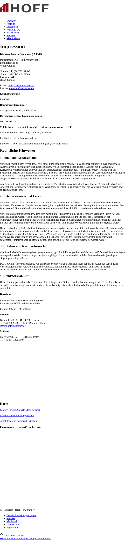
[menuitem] (66, 20)
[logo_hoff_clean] (24, 15)
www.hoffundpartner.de (21, 88)
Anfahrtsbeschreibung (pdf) (14, 421)
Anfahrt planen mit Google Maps (17, 415)
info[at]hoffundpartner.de (21, 85)
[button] (25, 538)
